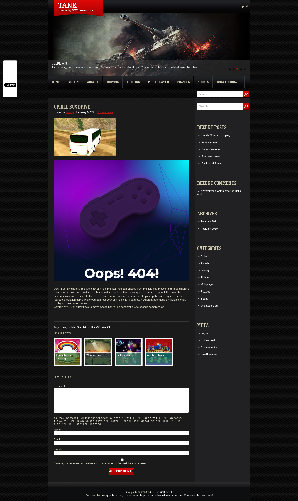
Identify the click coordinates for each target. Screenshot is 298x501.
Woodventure (209, 142)
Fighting (133, 82)
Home (56, 82)
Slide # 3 (59, 63)
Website (58, 449)
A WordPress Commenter (215, 191)
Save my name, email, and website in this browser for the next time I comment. (100, 463)
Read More (192, 67)
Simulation (83, 327)
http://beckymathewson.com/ (196, 495)
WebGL (106, 327)
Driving (113, 82)
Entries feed (208, 340)
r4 (137, 495)
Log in (204, 333)
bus (64, 327)
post (245, 6)
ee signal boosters (111, 495)
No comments (105, 112)
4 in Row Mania (211, 156)
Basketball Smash (212, 163)
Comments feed (210, 347)
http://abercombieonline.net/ (156, 495)
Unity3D (95, 327)
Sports (203, 82)
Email (58, 439)
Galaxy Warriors (211, 149)
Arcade (93, 82)
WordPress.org (209, 354)
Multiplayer (158, 82)
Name (58, 429)
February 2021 (209, 221)
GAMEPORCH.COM (160, 492)
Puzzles (183, 82)
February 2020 (209, 228)
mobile (71, 327)
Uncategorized (229, 82)
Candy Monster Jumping (216, 135)
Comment (59, 386)
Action (73, 82)
